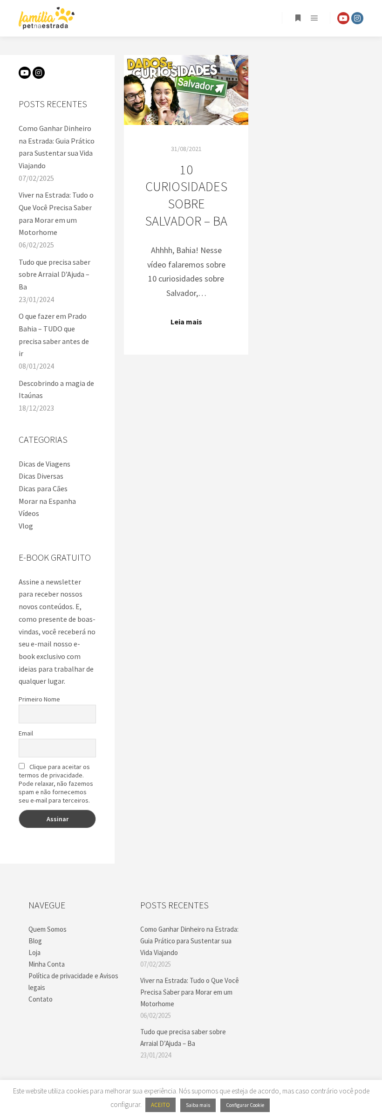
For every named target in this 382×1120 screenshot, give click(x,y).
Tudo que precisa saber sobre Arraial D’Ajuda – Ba (54, 274)
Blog (35, 940)
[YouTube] (343, 18)
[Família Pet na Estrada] (47, 18)
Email (26, 733)
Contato (40, 999)
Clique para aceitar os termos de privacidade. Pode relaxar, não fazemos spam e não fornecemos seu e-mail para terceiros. (56, 783)
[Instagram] (357, 18)
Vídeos (29, 513)
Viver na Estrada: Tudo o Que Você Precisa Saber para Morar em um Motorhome (189, 992)
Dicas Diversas (41, 476)
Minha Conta (46, 964)
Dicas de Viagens (44, 463)
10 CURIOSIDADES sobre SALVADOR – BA (186, 195)
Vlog (26, 525)
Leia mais (186, 321)
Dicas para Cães (43, 488)
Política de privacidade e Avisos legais (73, 981)
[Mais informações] (297, 18)
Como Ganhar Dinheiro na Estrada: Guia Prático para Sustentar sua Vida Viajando (189, 941)
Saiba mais (198, 1105)
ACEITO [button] (160, 1105)
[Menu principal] (314, 18)
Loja (34, 952)
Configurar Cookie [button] (245, 1105)
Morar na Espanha (47, 501)
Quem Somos (47, 929)
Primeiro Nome (39, 699)
